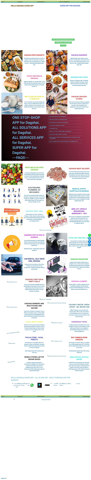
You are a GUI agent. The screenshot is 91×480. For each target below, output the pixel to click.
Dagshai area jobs (34, 211)
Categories (20, 1)
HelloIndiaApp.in (41, 1)
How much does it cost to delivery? (58, 116)
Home (3, 1)
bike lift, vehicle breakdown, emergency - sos (79, 211)
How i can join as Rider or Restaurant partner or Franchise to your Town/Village (65, 138)
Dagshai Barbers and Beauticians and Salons (34, 306)
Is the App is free (53, 128)
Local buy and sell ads (79, 238)
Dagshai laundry (79, 281)
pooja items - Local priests (34, 338)
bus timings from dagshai (79, 338)
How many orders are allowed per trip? (58, 119)
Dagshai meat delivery (79, 169)
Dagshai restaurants (34, 55)
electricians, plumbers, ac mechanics (34, 190)
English (2, 478)
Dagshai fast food (79, 77)
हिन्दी (6, 478)
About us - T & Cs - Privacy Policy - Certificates (60, 131)
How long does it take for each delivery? (59, 122)
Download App (86, 1)
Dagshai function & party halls (34, 280)
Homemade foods (79, 322)
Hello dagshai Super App (22, 6)
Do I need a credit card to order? (57, 125)
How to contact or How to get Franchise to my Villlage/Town (63, 141)
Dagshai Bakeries (79, 55)
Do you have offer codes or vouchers (58, 134)
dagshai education (79, 259)
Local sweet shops (34, 322)
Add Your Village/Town (64, 1)
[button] (65, 116)
